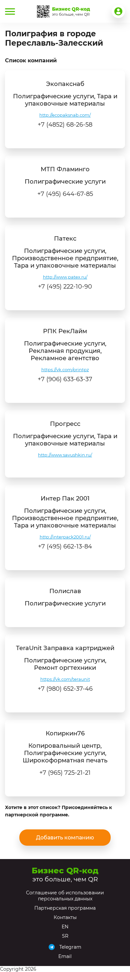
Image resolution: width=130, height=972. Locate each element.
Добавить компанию (65, 837)
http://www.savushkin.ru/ (65, 455)
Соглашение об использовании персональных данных (65, 896)
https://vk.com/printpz (65, 369)
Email (65, 956)
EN (65, 927)
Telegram (70, 947)
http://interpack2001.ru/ (65, 536)
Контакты (65, 917)
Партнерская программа (65, 908)
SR (65, 936)
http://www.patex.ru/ (65, 277)
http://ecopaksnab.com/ (65, 115)
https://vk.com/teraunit (65, 679)
